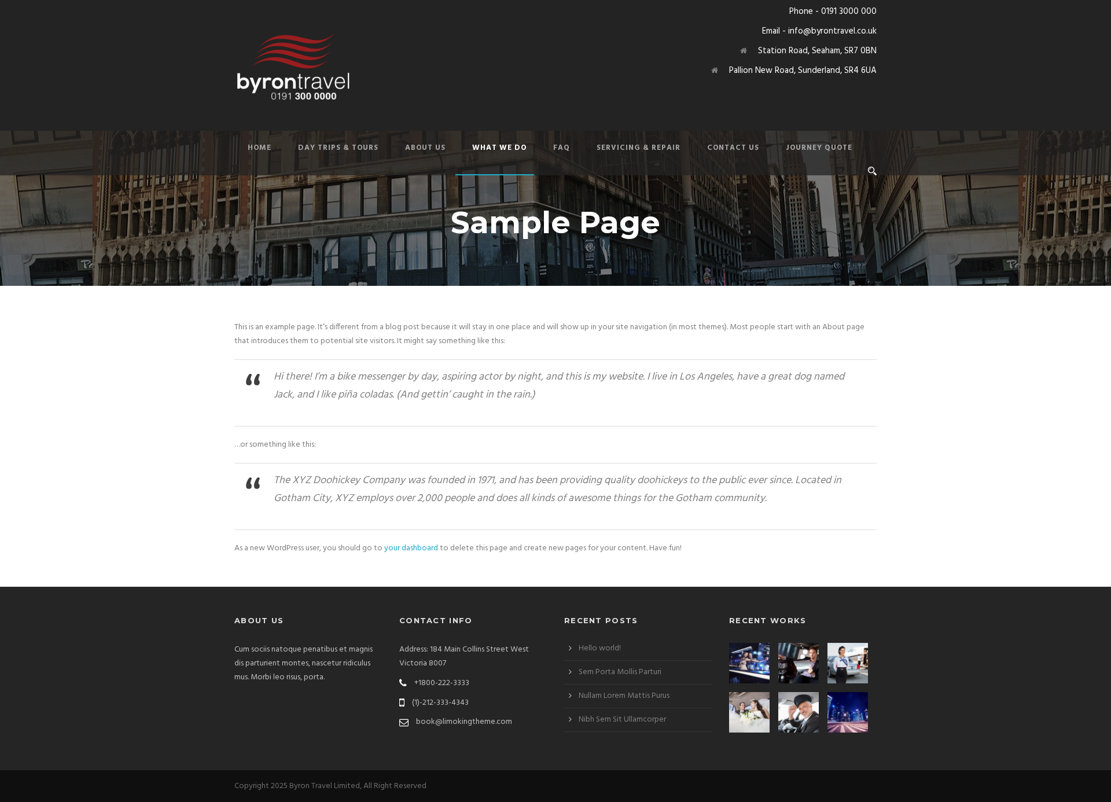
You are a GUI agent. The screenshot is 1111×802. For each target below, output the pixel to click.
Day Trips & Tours (338, 148)
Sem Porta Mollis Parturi (620, 672)
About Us (425, 148)
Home (259, 148)
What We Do (499, 148)
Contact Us (733, 148)
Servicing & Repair (638, 148)
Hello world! (600, 648)
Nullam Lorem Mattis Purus (624, 695)
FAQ (561, 148)
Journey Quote (819, 148)
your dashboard (411, 548)
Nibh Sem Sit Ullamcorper (622, 719)
